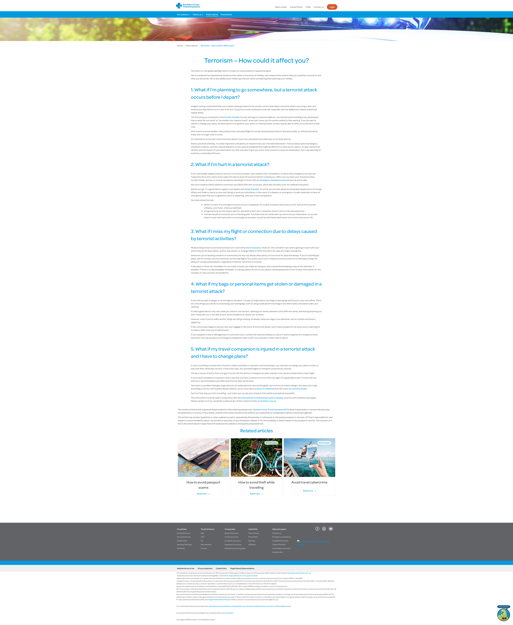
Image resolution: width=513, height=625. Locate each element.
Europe (204, 548)
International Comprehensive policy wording (262, 397)
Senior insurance (231, 533)
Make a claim (281, 6)
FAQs (308, 6)
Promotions (226, 14)
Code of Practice (278, 544)
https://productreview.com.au (299, 573)
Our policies (182, 14)
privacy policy (228, 613)
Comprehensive (183, 533)
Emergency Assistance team (273, 180)
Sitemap (251, 540)
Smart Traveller (233, 117)
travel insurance (253, 247)
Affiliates (252, 544)
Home (180, 45)
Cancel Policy (296, 6)
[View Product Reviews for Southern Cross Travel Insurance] (315, 544)
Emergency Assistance (281, 537)
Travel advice (212, 14)
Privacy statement (205, 568)
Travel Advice (253, 533)
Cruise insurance (231, 537)
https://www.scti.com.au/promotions (243, 575)
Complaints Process (280, 540)
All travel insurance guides (235, 548)
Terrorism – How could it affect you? (217, 45)
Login (332, 6)
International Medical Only (255, 606)
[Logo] (188, 6)
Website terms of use (185, 568)
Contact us (319, 6)
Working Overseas (184, 544)
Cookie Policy (221, 568)
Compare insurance (233, 540)
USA (202, 537)
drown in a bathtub (265, 388)
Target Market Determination (219, 599)
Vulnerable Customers (281, 548)
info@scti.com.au (268, 400)
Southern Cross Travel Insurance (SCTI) (271, 409)
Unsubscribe (277, 552)
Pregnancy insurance (233, 544)
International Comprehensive (220, 606)
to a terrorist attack (298, 388)
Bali (202, 533)
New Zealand (206, 544)
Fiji (202, 540)
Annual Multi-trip (184, 537)
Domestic (181, 548)
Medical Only (182, 540)
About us (197, 14)
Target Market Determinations (242, 568)
